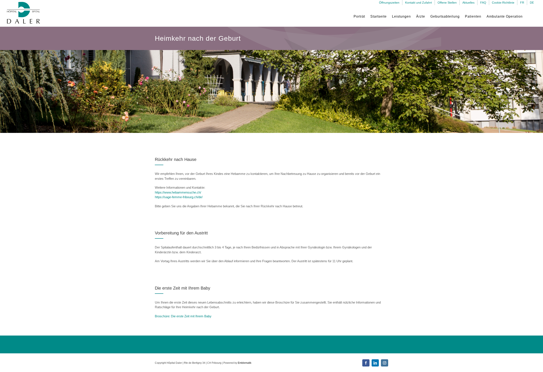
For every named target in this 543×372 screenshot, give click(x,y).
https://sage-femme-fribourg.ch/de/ (179, 197)
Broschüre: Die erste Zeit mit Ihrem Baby (183, 316)
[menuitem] (522, 2)
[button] (529, 16)
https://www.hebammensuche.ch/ (178, 192)
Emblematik (244, 362)
